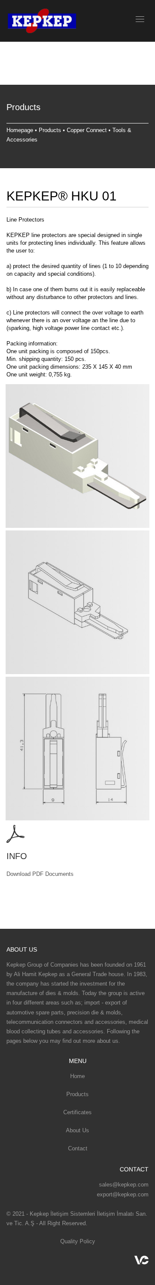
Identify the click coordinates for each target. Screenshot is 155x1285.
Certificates (77, 1112)
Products (50, 130)
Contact (77, 1148)
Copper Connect (87, 130)
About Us (77, 1130)
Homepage (19, 130)
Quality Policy (77, 1241)
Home (77, 1076)
